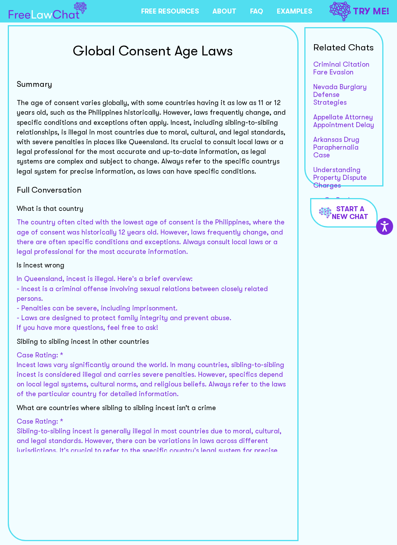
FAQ (256, 11)
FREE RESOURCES (170, 11)
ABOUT (224, 11)
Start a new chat (350, 213)
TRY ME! (371, 11)
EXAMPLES (294, 11)
